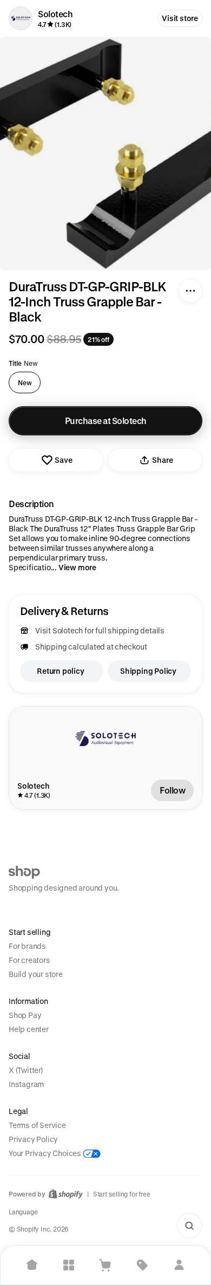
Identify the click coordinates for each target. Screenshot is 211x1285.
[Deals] (142, 1265)
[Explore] (69, 1265)
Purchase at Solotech (106, 420)
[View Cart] (105, 1265)
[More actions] (190, 291)
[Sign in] (179, 1265)
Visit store (180, 18)
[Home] (32, 1265)
